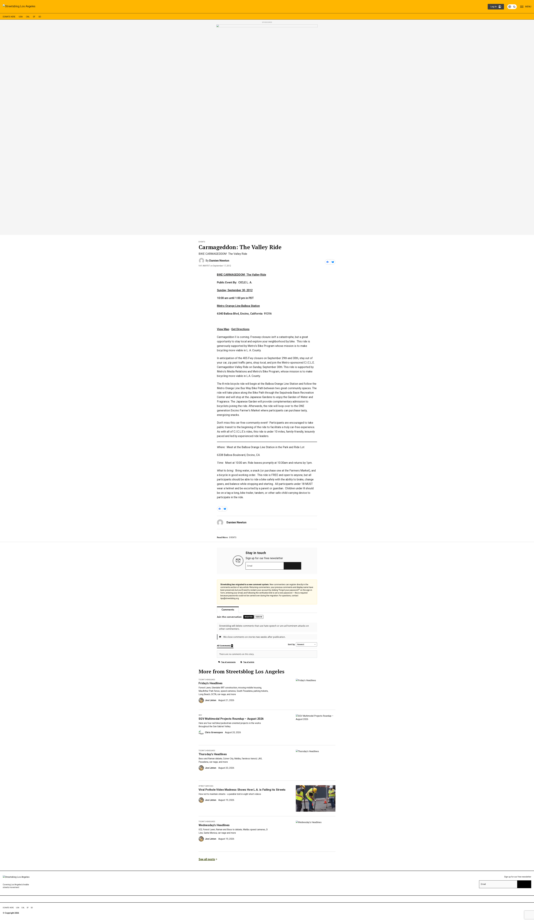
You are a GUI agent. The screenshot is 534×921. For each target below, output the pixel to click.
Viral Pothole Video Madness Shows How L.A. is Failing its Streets (242, 789)
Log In (493, 6)
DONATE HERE (9, 17)
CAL (28, 17)
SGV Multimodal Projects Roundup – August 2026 (231, 718)
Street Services (206, 786)
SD (40, 17)
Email (249, 566)
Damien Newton (219, 260)
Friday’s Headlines (211, 683)
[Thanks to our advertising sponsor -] (267, 128)
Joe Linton (210, 700)
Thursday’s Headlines (213, 754)
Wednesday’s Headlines (214, 825)
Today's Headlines (207, 679)
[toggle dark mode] (512, 6)
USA (21, 17)
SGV (200, 715)
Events (202, 242)
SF (34, 17)
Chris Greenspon (214, 732)
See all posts (207, 859)
